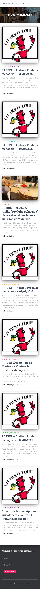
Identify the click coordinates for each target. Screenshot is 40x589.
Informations (14, 66)
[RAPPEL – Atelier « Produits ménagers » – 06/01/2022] (20, 410)
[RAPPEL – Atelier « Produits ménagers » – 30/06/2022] (20, 44)
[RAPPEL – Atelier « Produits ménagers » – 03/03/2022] (20, 262)
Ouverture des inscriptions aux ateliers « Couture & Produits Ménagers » (19, 515)
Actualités (5, 66)
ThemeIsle (27, 584)
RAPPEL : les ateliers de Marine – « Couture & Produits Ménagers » (17, 366)
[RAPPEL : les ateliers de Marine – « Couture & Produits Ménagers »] (20, 336)
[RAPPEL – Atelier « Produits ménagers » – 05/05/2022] (20, 119)
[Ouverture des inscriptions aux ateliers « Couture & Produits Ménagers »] (20, 485)
